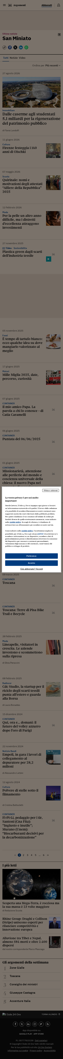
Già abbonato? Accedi (31, 569)
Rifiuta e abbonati (51, 490)
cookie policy (15, 522)
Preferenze (31, 556)
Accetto (31, 563)
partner (40, 534)
